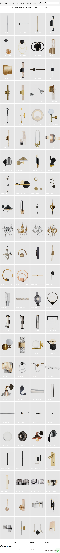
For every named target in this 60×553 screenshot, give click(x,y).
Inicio (13, 3)
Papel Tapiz (31, 547)
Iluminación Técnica (33, 545)
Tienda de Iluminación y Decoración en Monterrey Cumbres (20, 544)
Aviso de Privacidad (48, 550)
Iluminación (31, 544)
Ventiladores (32, 549)
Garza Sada (16, 545)
